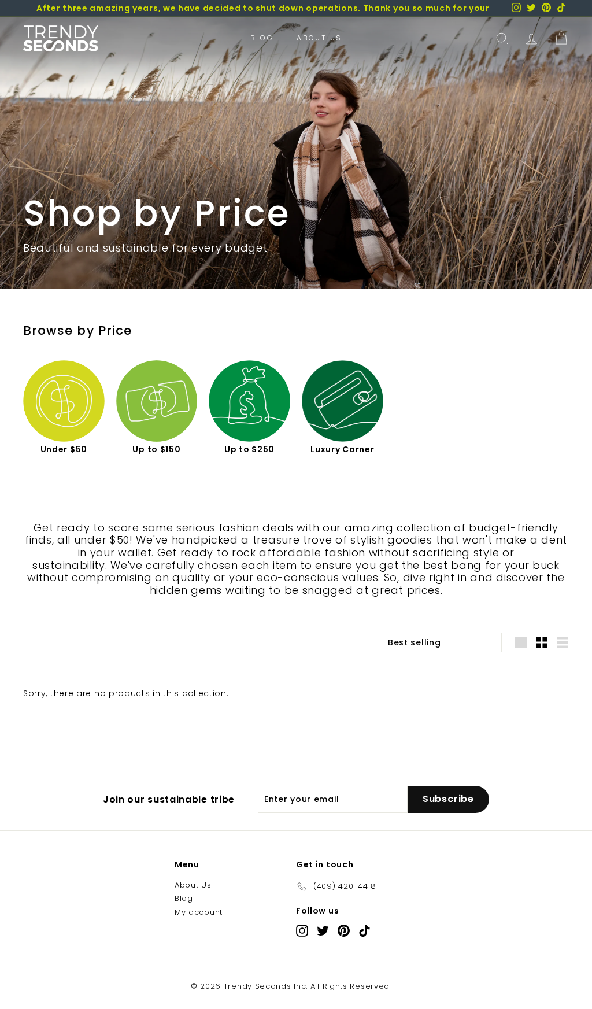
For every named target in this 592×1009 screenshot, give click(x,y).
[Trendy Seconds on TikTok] (364, 931)
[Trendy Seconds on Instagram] (302, 931)
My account (199, 912)
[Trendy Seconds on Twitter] (323, 931)
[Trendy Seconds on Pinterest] (344, 931)
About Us (319, 38)
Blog (262, 38)
